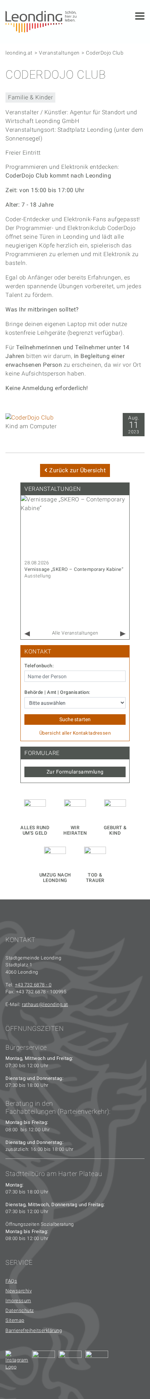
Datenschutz (19, 1310)
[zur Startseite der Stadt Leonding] (40, 21)
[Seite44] (96, 1362)
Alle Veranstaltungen (75, 633)
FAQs (11, 1281)
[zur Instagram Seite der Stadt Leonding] (16, 1362)
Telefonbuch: (39, 666)
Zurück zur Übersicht (77, 470)
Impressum (18, 1300)
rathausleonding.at (45, 1004)
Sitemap (14, 1320)
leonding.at (19, 53)
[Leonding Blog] (70, 1362)
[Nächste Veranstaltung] (123, 634)
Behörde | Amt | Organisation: (57, 692)
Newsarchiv (18, 1290)
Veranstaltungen (59, 53)
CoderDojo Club (104, 53)
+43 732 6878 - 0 (33, 984)
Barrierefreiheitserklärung (33, 1330)
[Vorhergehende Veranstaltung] (27, 634)
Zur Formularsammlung (75, 772)
